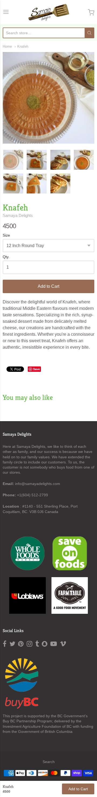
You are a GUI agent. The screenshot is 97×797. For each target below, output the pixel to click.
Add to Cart (48, 286)
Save (36, 369)
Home (7, 46)
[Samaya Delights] (48, 12)
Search (49, 762)
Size (6, 235)
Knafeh (22, 46)
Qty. (6, 257)
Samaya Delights (18, 215)
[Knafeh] (13, 159)
